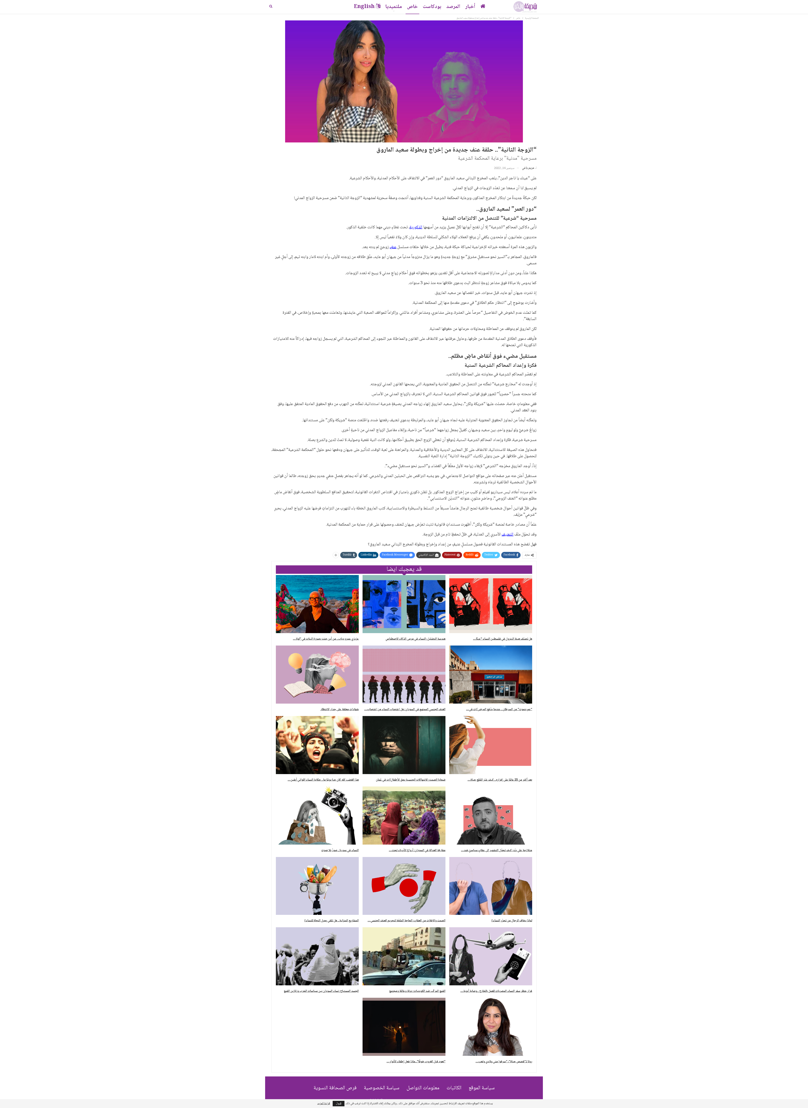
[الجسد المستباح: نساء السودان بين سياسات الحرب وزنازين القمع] (317, 956)
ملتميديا (393, 6)
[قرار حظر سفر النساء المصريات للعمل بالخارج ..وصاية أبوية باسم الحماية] (490, 956)
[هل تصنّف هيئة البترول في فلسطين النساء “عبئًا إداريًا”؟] (490, 604)
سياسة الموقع (482, 1088)
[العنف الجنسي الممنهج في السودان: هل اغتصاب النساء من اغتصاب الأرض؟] (404, 675)
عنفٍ (393, 247)
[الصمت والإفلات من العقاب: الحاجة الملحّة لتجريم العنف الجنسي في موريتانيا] (404, 886)
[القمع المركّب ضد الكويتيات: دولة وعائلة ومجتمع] (404, 956)
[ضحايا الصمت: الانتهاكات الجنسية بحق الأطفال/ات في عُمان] (404, 745)
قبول (338, 1103)
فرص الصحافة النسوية (335, 1088)
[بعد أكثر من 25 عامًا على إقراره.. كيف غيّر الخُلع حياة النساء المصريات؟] (490, 745)
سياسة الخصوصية (381, 1088)
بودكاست (432, 6)
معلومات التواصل (423, 1088)
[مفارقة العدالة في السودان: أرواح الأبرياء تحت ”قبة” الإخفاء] (404, 815)
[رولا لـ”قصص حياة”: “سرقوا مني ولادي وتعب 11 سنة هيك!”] (490, 1027)
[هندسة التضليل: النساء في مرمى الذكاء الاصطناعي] (404, 604)
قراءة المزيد (323, 1103)
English (364, 6)
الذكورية (415, 227)
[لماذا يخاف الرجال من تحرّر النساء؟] (490, 886)
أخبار (470, 6)
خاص (412, 6)
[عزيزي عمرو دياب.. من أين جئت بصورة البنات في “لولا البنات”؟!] (317, 604)
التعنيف (507, 534)
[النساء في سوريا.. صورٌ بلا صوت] (317, 815)
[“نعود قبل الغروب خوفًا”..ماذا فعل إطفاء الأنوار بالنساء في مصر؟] (404, 1027)
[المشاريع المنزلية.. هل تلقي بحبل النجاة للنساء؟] (317, 886)
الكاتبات (454, 1088)
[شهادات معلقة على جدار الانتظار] (317, 675)
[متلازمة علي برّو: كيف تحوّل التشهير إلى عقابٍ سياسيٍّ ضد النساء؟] (490, 815)
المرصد (453, 6)
